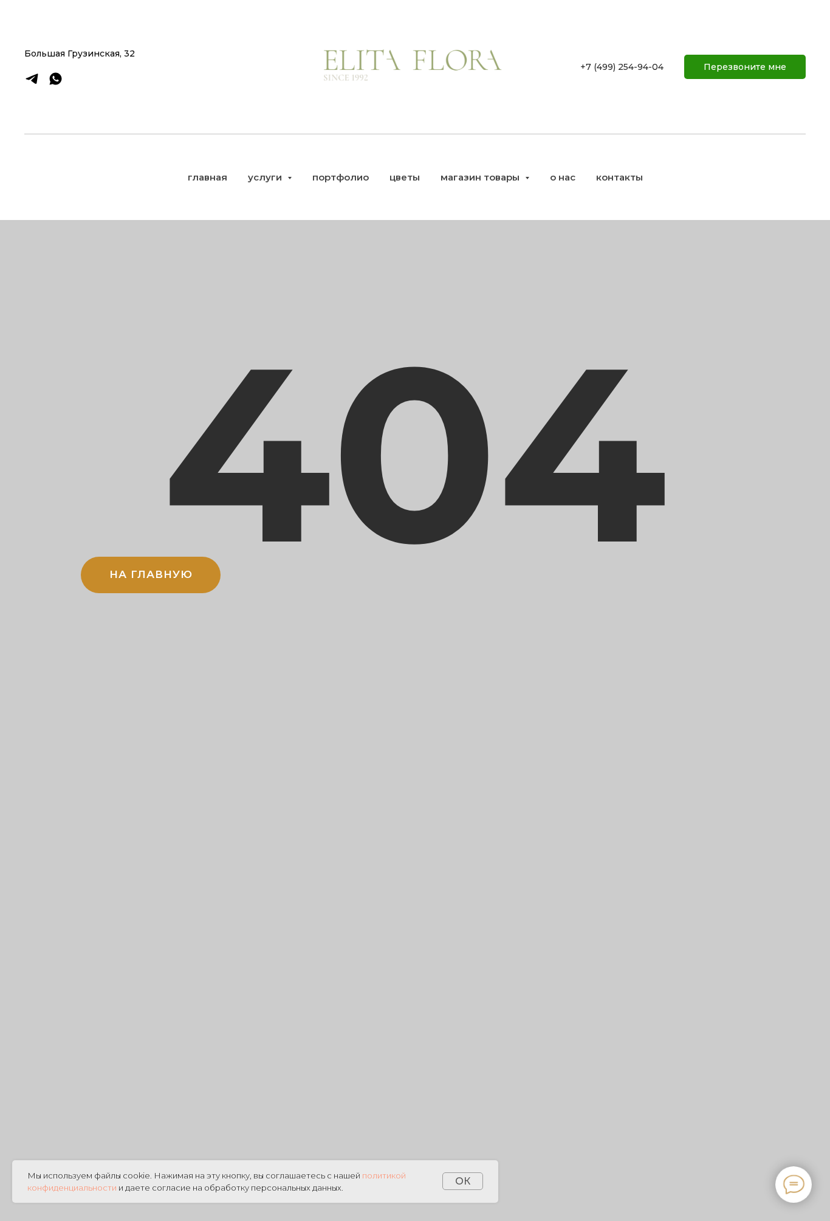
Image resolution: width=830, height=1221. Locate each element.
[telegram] (31, 83)
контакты (619, 177)
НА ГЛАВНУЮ (151, 574)
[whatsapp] (55, 83)
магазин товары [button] (481, 177)
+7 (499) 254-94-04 (622, 66)
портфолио (340, 177)
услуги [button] (266, 177)
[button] (745, 67)
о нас (562, 177)
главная (207, 177)
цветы (404, 177)
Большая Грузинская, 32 (79, 53)
